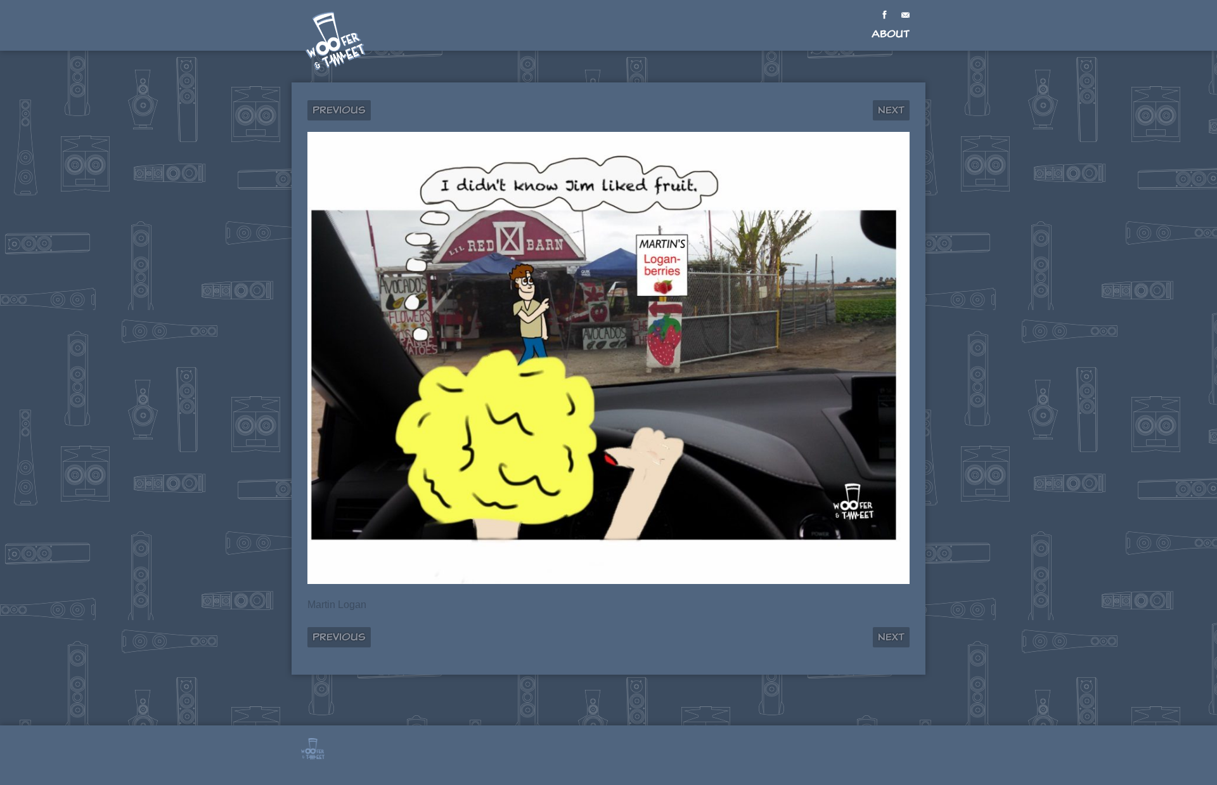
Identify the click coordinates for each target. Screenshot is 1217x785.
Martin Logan (336, 604)
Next (891, 110)
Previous (339, 110)
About (891, 34)
